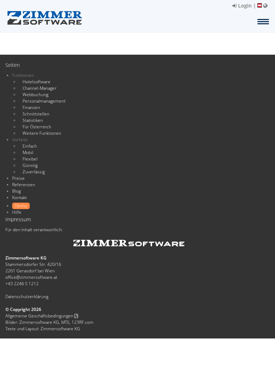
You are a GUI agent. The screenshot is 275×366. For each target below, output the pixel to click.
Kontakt (19, 197)
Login (244, 5)
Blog (16, 191)
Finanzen (31, 107)
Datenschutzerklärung (26, 296)
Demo (21, 206)
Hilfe (16, 212)
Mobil (28, 152)
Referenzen (23, 185)
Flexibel (30, 159)
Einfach (30, 146)
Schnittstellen (36, 114)
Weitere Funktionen (42, 133)
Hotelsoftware (36, 82)
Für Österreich (37, 127)
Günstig (30, 165)
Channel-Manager (40, 88)
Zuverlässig (34, 172)
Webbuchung (35, 95)
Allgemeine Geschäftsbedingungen (39, 316)
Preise (18, 178)
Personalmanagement (44, 101)
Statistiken (33, 120)
